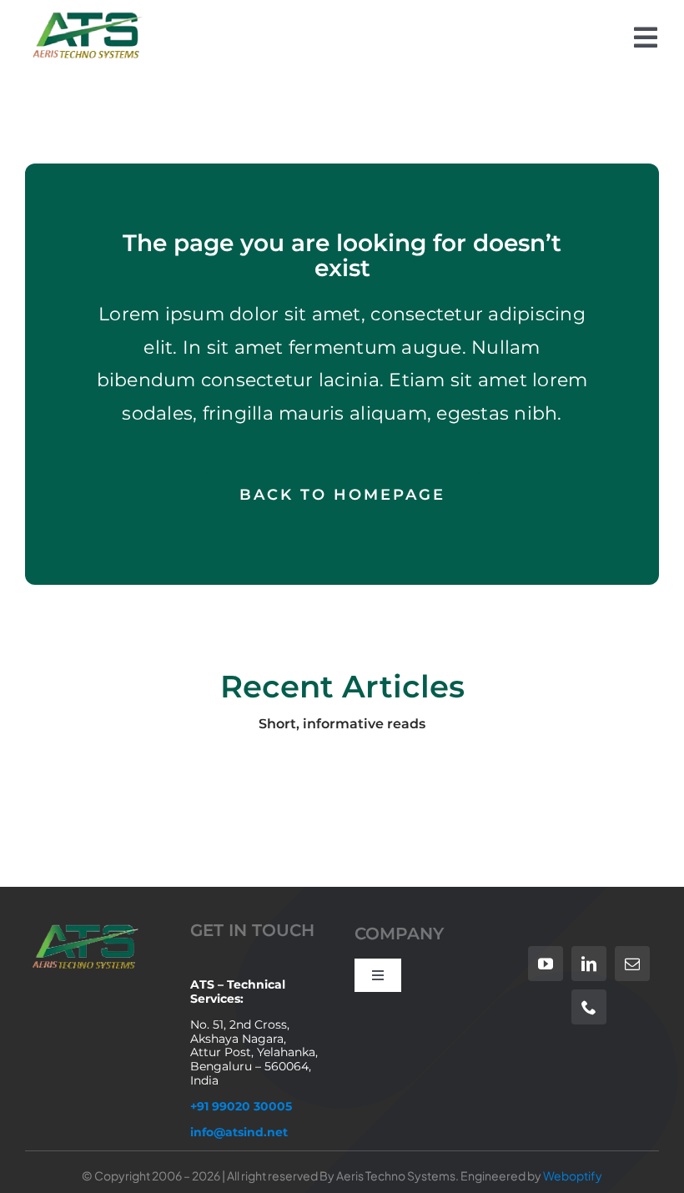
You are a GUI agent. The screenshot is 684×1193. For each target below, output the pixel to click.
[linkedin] (588, 963)
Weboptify (572, 1175)
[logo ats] (85, 15)
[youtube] (545, 963)
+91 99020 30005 (241, 1106)
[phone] (588, 1006)
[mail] (632, 963)
